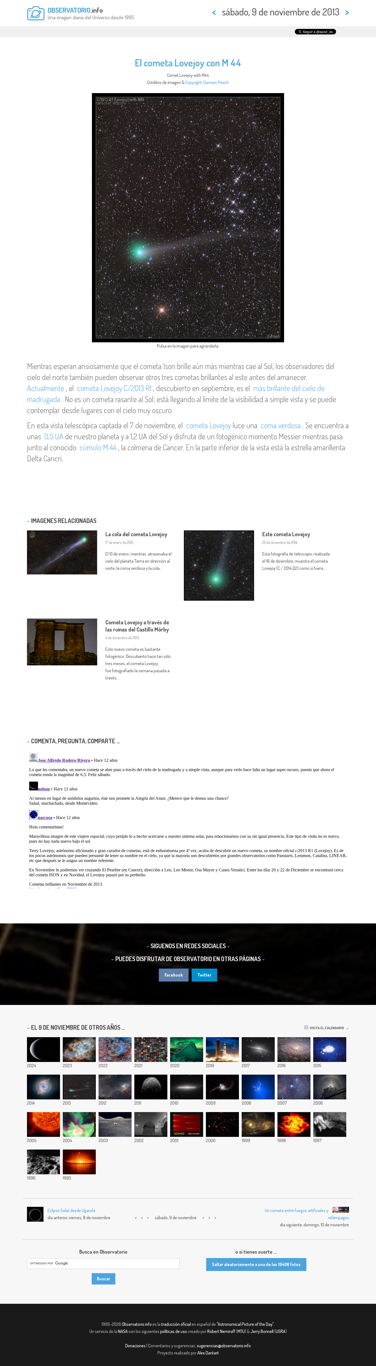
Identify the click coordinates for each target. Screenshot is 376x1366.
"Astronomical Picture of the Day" (245, 1324)
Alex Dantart (208, 1353)
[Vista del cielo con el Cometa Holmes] (293, 1087)
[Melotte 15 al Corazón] (115, 1087)
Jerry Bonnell (262, 1331)
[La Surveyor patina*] (329, 1124)
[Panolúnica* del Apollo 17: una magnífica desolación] (115, 1124)
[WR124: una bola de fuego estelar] (293, 1124)
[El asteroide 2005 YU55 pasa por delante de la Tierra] (150, 1087)
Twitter (204, 975)
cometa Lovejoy (208, 425)
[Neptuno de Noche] (43, 1049)
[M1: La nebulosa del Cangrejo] (79, 1049)
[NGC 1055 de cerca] (258, 1049)
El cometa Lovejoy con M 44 (188, 62)
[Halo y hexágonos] (329, 1087)
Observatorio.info (137, 1324)
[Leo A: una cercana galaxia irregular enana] (79, 1124)
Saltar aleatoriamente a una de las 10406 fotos (256, 1264)
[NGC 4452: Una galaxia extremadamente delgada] (186, 1087)
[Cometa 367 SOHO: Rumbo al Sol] (186, 1124)
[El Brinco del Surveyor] (43, 1162)
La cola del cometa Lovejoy (136, 534)
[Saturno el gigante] (222, 1049)
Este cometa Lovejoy (286, 534)
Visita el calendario (326, 1028)
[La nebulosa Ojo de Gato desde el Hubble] (43, 1087)
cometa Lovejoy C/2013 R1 (114, 388)
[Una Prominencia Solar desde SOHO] (43, 1124)
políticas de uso (173, 1331)
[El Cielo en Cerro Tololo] (150, 1124)
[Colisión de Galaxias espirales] (258, 1124)
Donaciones (135, 1345)
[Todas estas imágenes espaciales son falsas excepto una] (150, 1049)
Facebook (174, 975)
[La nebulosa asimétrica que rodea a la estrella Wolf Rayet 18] (115, 1049)
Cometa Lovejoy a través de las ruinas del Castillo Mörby (137, 626)
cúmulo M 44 (98, 447)
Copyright (193, 82)
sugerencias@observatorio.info (224, 1345)
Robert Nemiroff (221, 1331)
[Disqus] (188, 819)
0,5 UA (53, 436)
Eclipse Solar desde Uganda (71, 1210)
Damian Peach (216, 82)
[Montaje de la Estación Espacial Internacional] (329, 1049)
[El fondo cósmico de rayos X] (222, 1124)
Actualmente (45, 388)
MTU (241, 1331)
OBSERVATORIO (69, 10)
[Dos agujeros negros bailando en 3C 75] (258, 1087)
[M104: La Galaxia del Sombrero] (79, 1162)
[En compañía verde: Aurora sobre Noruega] (186, 1049)
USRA (280, 1331)
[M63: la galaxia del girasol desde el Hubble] (293, 1049)
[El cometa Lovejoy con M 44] (79, 1087)
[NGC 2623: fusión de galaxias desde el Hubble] (222, 1087)
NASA (123, 1331)
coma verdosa (281, 425)
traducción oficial (176, 1324)
